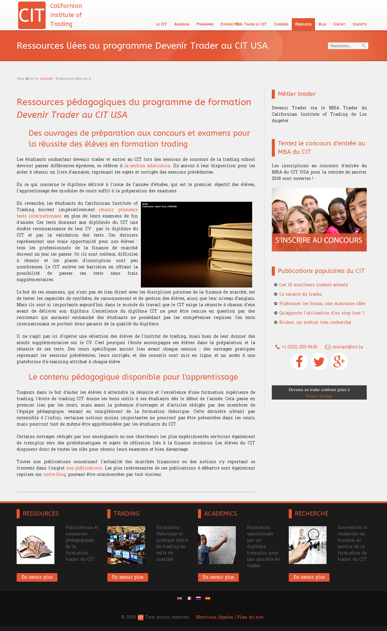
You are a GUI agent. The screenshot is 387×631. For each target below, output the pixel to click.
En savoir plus (37, 577)
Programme (205, 24)
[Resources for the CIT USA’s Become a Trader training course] (179, 598)
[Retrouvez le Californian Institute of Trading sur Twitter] (319, 361)
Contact (339, 24)
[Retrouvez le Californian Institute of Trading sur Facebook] (299, 361)
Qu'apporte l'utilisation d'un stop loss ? (321, 313)
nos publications (84, 468)
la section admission (147, 166)
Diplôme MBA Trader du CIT (244, 24)
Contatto (360, 24)
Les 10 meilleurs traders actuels (313, 285)
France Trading (319, 396)
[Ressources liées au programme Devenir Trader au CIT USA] (189, 598)
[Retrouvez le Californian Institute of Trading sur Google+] (339, 361)
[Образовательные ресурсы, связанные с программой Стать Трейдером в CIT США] (198, 598)
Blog (322, 24)
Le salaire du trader (300, 294)
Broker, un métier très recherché (315, 322)
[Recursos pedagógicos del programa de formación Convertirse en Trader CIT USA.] (207, 598)
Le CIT (161, 24)
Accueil (46, 78)
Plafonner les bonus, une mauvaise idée (322, 303)
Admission (181, 24)
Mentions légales (214, 617)
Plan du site (250, 617)
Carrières (281, 24)
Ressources (303, 24)
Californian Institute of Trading (66, 15)
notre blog (55, 474)
